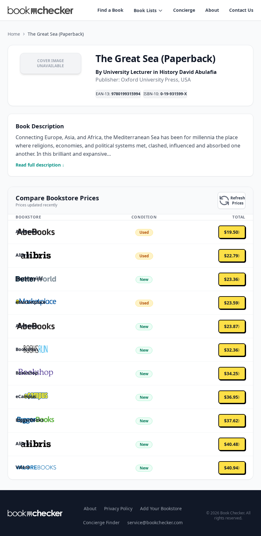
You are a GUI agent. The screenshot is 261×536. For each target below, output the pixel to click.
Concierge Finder (101, 522)
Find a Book (110, 10)
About (212, 10)
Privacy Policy (118, 508)
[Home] (35, 513)
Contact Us (241, 10)
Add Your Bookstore (161, 508)
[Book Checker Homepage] (40, 10)
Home (14, 34)
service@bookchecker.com (155, 522)
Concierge (184, 10)
